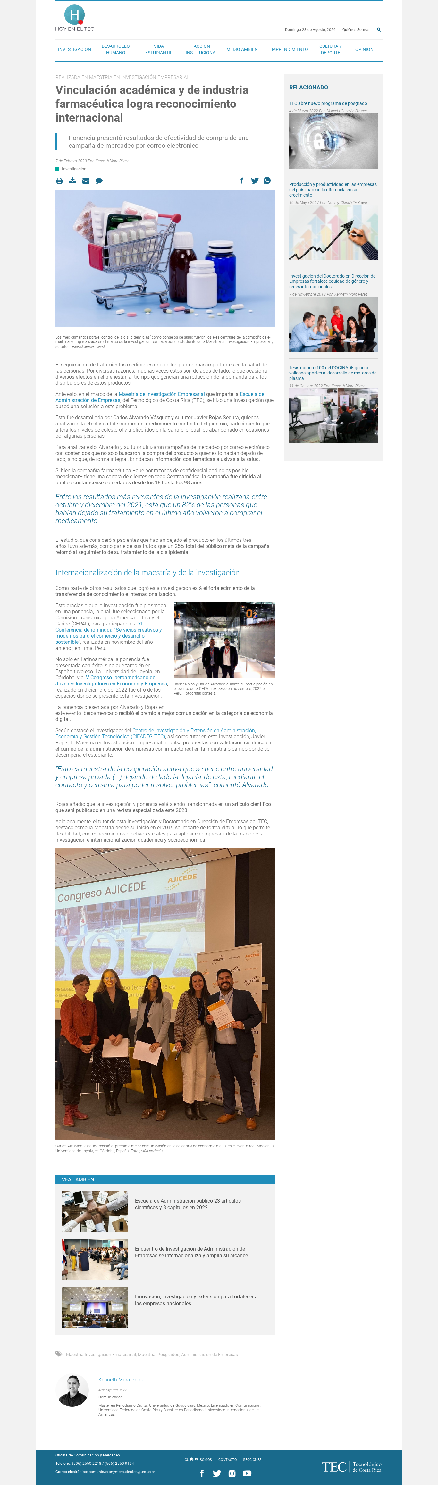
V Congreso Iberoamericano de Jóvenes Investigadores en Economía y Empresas (111, 681)
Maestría (147, 1354)
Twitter (216, 1474)
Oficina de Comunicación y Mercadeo (87, 1455)
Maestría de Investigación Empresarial (162, 394)
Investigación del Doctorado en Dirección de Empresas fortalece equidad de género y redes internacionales (332, 281)
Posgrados (168, 1354)
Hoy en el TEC (74, 16)
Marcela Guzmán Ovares (347, 111)
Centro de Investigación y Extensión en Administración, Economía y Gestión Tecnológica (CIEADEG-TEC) (155, 733)
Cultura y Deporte (330, 49)
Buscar (380, 50)
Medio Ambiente (244, 49)
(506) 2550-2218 (86, 1463)
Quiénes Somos (355, 30)
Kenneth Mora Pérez (112, 161)
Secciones (252, 1460)
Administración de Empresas (209, 1354)
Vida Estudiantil (159, 49)
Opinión (364, 49)
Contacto (227, 1460)
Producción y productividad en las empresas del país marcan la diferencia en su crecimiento (333, 190)
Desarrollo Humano (116, 49)
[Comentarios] (101, 181)
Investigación (74, 49)
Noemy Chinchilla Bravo (347, 202)
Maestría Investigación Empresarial (101, 1354)
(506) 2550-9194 (119, 1463)
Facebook (201, 1474)
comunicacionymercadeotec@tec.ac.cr (122, 1472)
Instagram (231, 1474)
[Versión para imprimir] (61, 181)
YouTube (246, 1474)
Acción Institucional (202, 49)
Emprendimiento (288, 49)
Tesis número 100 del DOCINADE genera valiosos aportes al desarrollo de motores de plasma (332, 373)
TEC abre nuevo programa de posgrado (328, 103)
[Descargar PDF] (74, 181)
